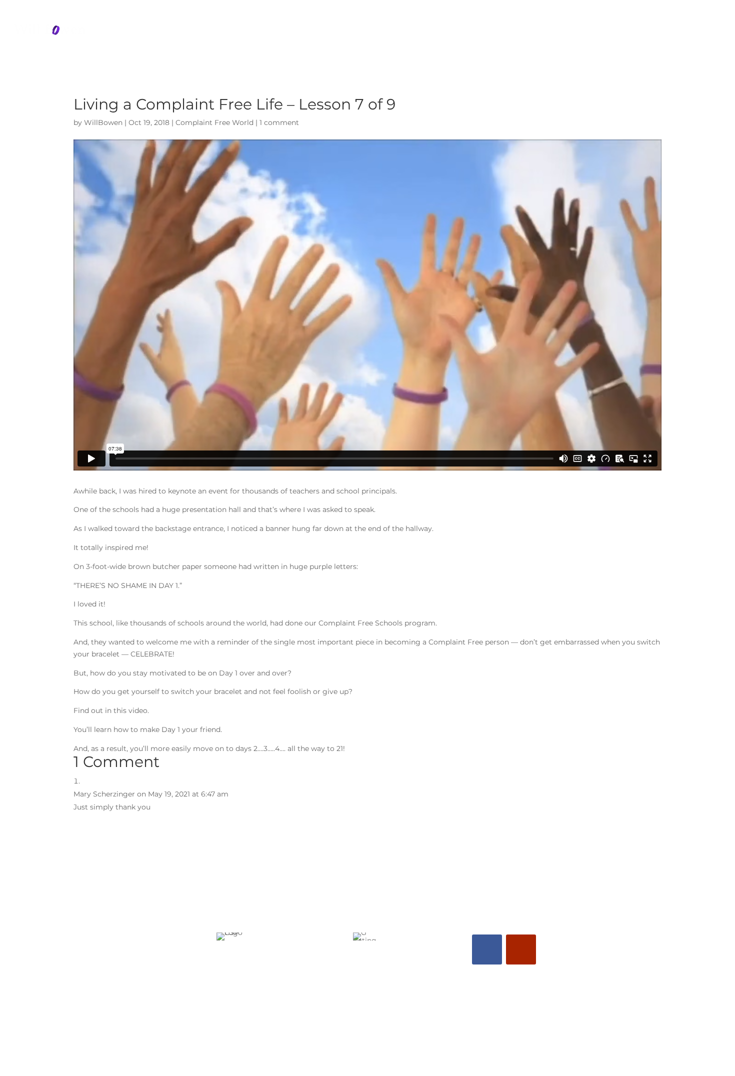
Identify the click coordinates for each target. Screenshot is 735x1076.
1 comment (279, 122)
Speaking (507, 31)
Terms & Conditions (367, 1046)
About (457, 31)
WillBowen (103, 122)
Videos (661, 31)
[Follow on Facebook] (487, 949)
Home (417, 31)
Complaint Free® (592, 31)
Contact (708, 31)
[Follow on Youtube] (521, 949)
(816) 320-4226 (364, 995)
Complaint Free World (215, 122)
